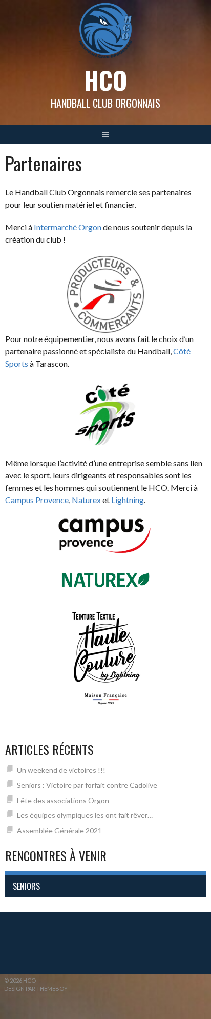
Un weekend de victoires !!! (61, 770)
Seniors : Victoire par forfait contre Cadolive (87, 785)
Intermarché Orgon (67, 227)
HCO (105, 80)
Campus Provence (37, 500)
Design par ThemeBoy (36, 988)
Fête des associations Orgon (63, 800)
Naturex (86, 500)
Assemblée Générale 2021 (59, 830)
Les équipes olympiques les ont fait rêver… (85, 815)
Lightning (127, 500)
